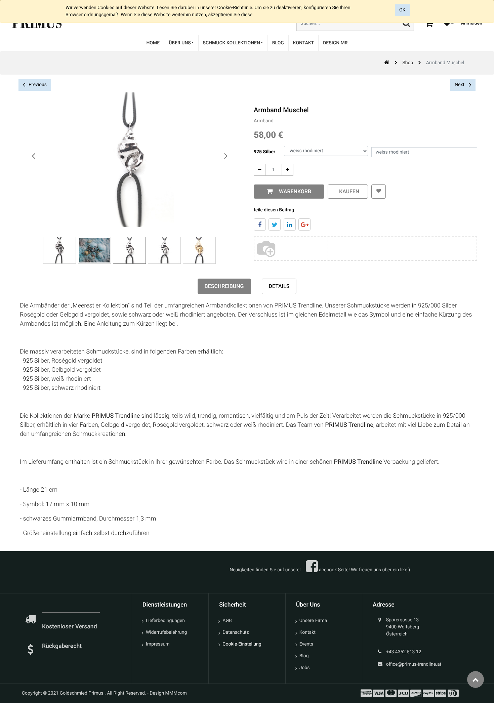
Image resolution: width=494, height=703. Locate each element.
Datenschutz (235, 632)
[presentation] (33, 156)
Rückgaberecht (62, 646)
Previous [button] (38, 84)
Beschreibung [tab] (224, 286)
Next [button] (460, 84)
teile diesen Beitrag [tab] (274, 210)
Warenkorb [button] (293, 191)
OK (402, 10)
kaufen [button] (347, 191)
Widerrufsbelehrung (166, 632)
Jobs (304, 667)
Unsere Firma (313, 620)
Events (306, 644)
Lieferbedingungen (165, 620)
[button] (378, 191)
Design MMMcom (168, 693)
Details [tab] (279, 286)
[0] (429, 23)
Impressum (157, 644)
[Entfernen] (259, 170)
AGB (227, 620)
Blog (304, 656)
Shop (407, 63)
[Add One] (287, 170)
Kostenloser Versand (70, 626)
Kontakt (307, 632)
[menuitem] (152, 43)
